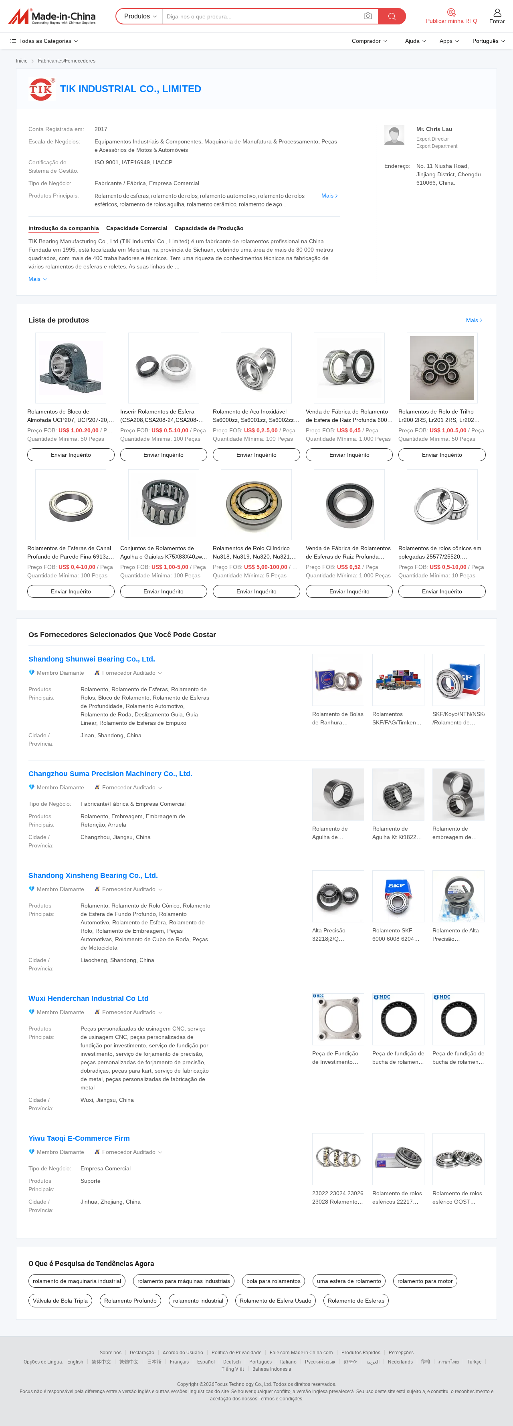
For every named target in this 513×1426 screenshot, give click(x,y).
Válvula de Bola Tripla (60, 1300)
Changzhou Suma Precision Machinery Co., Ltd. (110, 774)
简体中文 (101, 1361)
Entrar (497, 21)
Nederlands (400, 1361)
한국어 (350, 1361)
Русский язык (320, 1361)
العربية (373, 1361)
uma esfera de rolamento (349, 1281)
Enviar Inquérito (71, 455)
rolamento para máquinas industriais (183, 1281)
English (75, 1361)
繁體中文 (129, 1361)
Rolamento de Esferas (356, 1300)
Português (260, 1361)
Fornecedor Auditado (133, 673)
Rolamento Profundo (130, 1300)
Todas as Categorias (45, 41)
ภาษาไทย (448, 1361)
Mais (327, 195)
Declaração (142, 1352)
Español (206, 1361)
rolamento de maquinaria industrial (77, 1281)
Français (179, 1361)
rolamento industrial (198, 1300)
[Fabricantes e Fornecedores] (51, 16)
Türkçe (474, 1361)
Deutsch (232, 1361)
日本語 (154, 1361)
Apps (446, 41)
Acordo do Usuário (183, 1352)
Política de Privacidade (236, 1352)
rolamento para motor (425, 1281)
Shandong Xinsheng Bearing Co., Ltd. (93, 875)
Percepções (401, 1352)
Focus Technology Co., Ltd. (243, 1384)
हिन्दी (425, 1361)
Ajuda (412, 41)
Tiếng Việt (233, 1368)
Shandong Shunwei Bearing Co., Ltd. (91, 659)
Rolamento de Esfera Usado (275, 1300)
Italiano (288, 1361)
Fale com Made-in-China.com (301, 1352)
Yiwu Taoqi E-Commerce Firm (79, 1138)
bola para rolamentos (273, 1281)
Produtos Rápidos (360, 1352)
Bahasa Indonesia (271, 1368)
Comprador (366, 41)
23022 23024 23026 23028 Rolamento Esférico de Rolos (338, 1201)
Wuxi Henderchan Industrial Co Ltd (88, 998)
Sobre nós (110, 1352)
